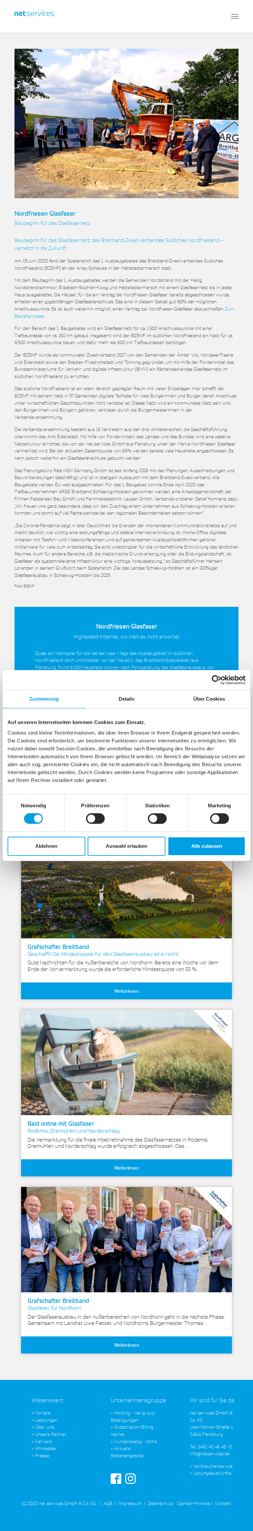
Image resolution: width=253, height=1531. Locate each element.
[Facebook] (116, 1478)
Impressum (130, 1503)
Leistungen (46, 1420)
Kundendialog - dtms (135, 1441)
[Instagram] (130, 1478)
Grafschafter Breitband (103, 950)
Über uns (44, 1427)
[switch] (95, 818)
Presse (42, 1455)
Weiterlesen (126, 991)
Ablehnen (46, 846)
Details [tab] (127, 699)
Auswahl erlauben (126, 846)
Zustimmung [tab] (44, 699)
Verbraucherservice (213, 1466)
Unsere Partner (51, 1434)
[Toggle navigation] (235, 16)
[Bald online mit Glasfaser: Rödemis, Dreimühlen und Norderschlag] (126, 1062)
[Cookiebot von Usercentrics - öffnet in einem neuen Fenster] (216, 680)
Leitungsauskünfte (212, 1473)
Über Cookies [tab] (209, 699)
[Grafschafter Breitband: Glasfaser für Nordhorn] (126, 1239)
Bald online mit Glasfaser (74, 1127)
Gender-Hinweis (194, 1503)
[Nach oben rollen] (239, 1517)
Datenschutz (160, 1503)
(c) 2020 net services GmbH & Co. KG (59, 1503)
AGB (107, 1503)
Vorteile (43, 1413)
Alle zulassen (206, 846)
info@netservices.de (209, 1453)
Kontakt (222, 1503)
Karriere (43, 1441)
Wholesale (45, 1448)
